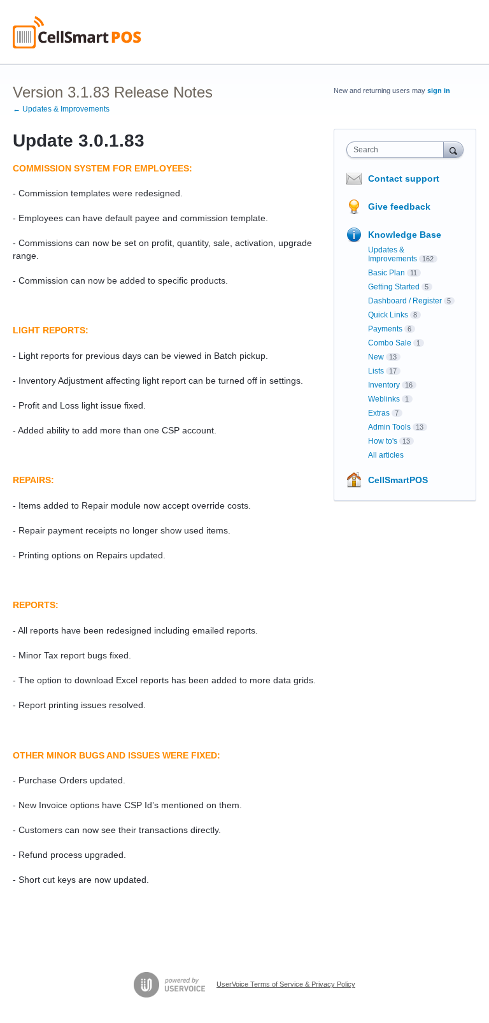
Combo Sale (389, 342)
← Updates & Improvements (61, 109)
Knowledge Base (404, 234)
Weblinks (384, 399)
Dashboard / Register (405, 300)
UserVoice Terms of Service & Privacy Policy (285, 984)
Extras (379, 413)
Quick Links (388, 314)
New (376, 356)
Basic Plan (386, 272)
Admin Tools (389, 427)
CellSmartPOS (398, 480)
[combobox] (398, 149)
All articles (386, 455)
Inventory (384, 385)
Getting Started (394, 286)
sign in (438, 90)
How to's (382, 441)
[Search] (453, 149)
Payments (385, 328)
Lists (376, 370)
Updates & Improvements (392, 254)
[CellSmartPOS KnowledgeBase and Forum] (77, 32)
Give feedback (399, 206)
